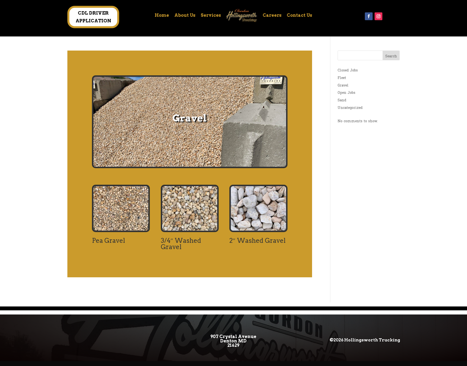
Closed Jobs (348, 70)
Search (391, 56)
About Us (184, 15)
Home (162, 15)
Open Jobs (346, 93)
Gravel (343, 85)
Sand (342, 100)
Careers (272, 15)
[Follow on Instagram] (378, 16)
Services (211, 15)
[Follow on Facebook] (369, 16)
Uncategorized (350, 108)
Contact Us (299, 15)
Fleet (342, 78)
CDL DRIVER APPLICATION (93, 17)
